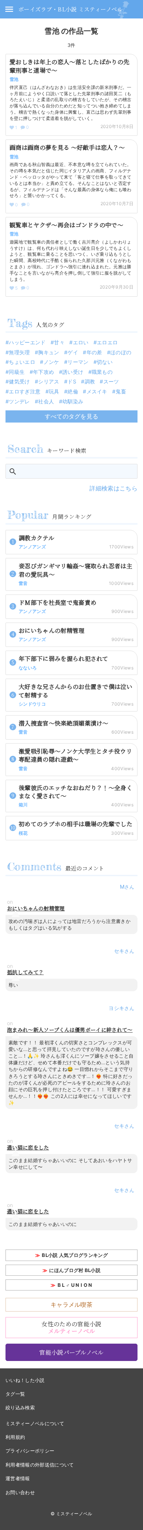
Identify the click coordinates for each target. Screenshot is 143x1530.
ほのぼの (120, 352)
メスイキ (97, 391)
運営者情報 (18, 1478)
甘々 (59, 342)
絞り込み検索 (20, 1407)
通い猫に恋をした (28, 1147)
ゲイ (72, 352)
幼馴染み (72, 401)
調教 (90, 381)
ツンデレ (19, 401)
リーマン (77, 362)
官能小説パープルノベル (71, 1352)
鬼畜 (120, 391)
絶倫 (72, 391)
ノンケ (51, 362)
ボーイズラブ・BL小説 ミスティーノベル (70, 9)
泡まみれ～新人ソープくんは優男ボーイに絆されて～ (70, 1030)
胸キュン (48, 352)
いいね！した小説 (25, 1380)
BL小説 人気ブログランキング (75, 1255)
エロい (80, 342)
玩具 (54, 391)
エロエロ (107, 342)
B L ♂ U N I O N (75, 1285)
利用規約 (15, 1437)
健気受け (19, 381)
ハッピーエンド (27, 342)
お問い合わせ (20, 1492)
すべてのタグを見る (72, 416)
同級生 (17, 372)
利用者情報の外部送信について (40, 1465)
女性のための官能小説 (71, 1327)
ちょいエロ (22, 362)
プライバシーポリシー (30, 1451)
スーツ (111, 381)
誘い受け (72, 372)
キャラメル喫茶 (71, 1304)
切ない (105, 362)
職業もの (102, 372)
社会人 (46, 401)
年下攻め (43, 372)
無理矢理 (19, 352)
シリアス (48, 381)
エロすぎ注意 (24, 391)
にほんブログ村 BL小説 (74, 1270)
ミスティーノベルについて (35, 1423)
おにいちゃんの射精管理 (36, 908)
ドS (71, 381)
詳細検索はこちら (113, 488)
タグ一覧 (15, 1394)
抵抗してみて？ (25, 972)
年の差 (94, 352)
